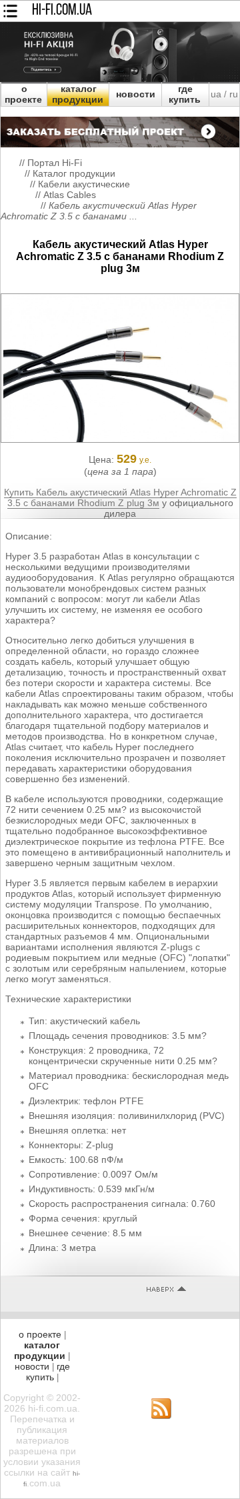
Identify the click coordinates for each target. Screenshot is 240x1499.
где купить (185, 94)
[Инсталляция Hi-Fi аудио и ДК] (120, 128)
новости (135, 94)
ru (233, 94)
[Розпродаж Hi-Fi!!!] (120, 78)
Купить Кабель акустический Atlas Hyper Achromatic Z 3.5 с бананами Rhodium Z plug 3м (120, 497)
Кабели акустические (84, 184)
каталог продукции (77, 94)
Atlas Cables (69, 194)
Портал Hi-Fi (54, 162)
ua (216, 94)
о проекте (23, 94)
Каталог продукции (74, 173)
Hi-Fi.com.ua (62, 11)
